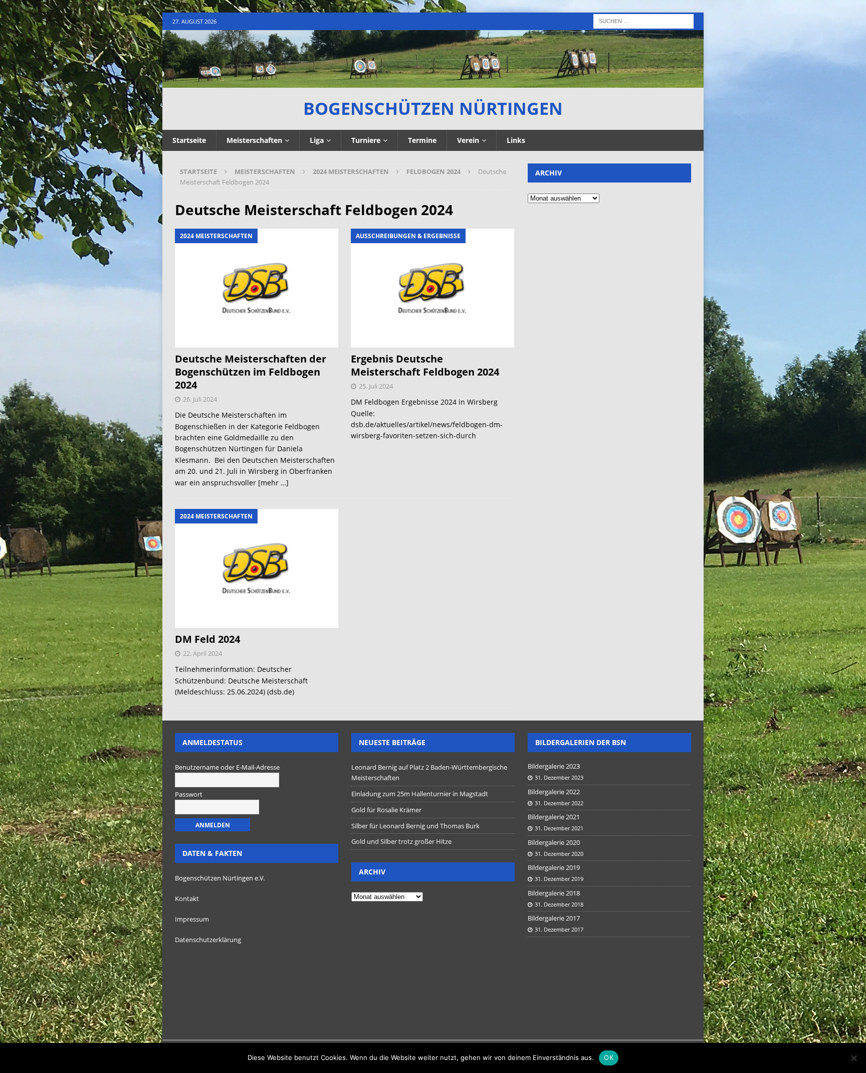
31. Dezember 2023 (559, 777)
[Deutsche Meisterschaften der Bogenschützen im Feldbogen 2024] (257, 288)
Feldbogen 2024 (433, 171)
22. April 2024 (202, 653)
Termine (422, 140)
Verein (468, 140)
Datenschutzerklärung (208, 939)
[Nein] (853, 1058)
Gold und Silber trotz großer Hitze (401, 841)
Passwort (188, 794)
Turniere (365, 140)
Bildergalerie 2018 (554, 893)
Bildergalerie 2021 (554, 816)
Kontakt (187, 898)
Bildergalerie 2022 (554, 791)
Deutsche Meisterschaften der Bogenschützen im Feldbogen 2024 (250, 372)
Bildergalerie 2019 (554, 867)
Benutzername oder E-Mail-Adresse (227, 767)
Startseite (189, 140)
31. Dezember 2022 (559, 803)
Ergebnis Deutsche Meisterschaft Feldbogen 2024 (425, 365)
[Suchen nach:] (643, 20)
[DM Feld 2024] (257, 568)
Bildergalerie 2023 (554, 766)
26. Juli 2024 (200, 399)
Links (516, 140)
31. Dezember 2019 (559, 878)
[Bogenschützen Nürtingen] (433, 82)
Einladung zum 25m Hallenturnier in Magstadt (419, 793)
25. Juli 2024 (376, 386)
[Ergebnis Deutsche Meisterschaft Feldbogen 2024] (433, 288)
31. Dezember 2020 (559, 853)
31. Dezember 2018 (559, 904)
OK (608, 1057)
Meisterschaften (254, 140)
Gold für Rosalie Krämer (386, 809)
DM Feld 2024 (207, 639)
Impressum (192, 919)
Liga (317, 140)
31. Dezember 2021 (559, 828)
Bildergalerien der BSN (580, 742)
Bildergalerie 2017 (554, 918)
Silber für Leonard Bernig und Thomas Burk (415, 825)
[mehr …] (273, 482)
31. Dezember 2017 (559, 929)
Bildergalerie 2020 (554, 842)
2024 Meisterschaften (351, 171)
